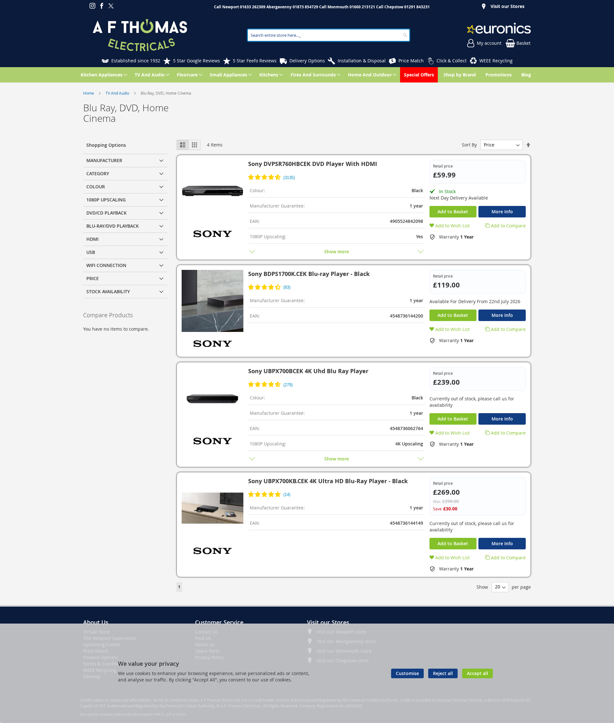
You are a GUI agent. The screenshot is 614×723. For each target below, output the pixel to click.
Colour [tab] (95, 187)
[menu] (307, 75)
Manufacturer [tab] (104, 160)
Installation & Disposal (362, 61)
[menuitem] (103, 75)
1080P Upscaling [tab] (106, 200)
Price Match (411, 61)
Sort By (469, 145)
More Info (502, 211)
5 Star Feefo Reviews (255, 61)
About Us (95, 622)
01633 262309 (252, 7)
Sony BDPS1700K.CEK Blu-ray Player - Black (309, 274)
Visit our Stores (507, 6)
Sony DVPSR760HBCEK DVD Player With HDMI (312, 164)
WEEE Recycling (496, 61)
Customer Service (219, 622)
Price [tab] (92, 278)
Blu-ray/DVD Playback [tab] (112, 226)
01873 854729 (305, 7)
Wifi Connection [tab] (106, 265)
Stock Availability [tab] (108, 291)
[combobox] (328, 35)
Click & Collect (452, 61)
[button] (449, 225)
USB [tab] (90, 252)
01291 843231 (417, 7)
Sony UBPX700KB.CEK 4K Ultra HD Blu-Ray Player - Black (328, 481)
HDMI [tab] (92, 239)
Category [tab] (97, 173)
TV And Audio (118, 93)
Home (89, 93)
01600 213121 (362, 7)
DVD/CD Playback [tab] (106, 213)
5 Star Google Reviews (196, 61)
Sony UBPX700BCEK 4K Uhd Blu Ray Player (308, 371)
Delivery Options (307, 61)
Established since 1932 (135, 61)
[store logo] (140, 35)
